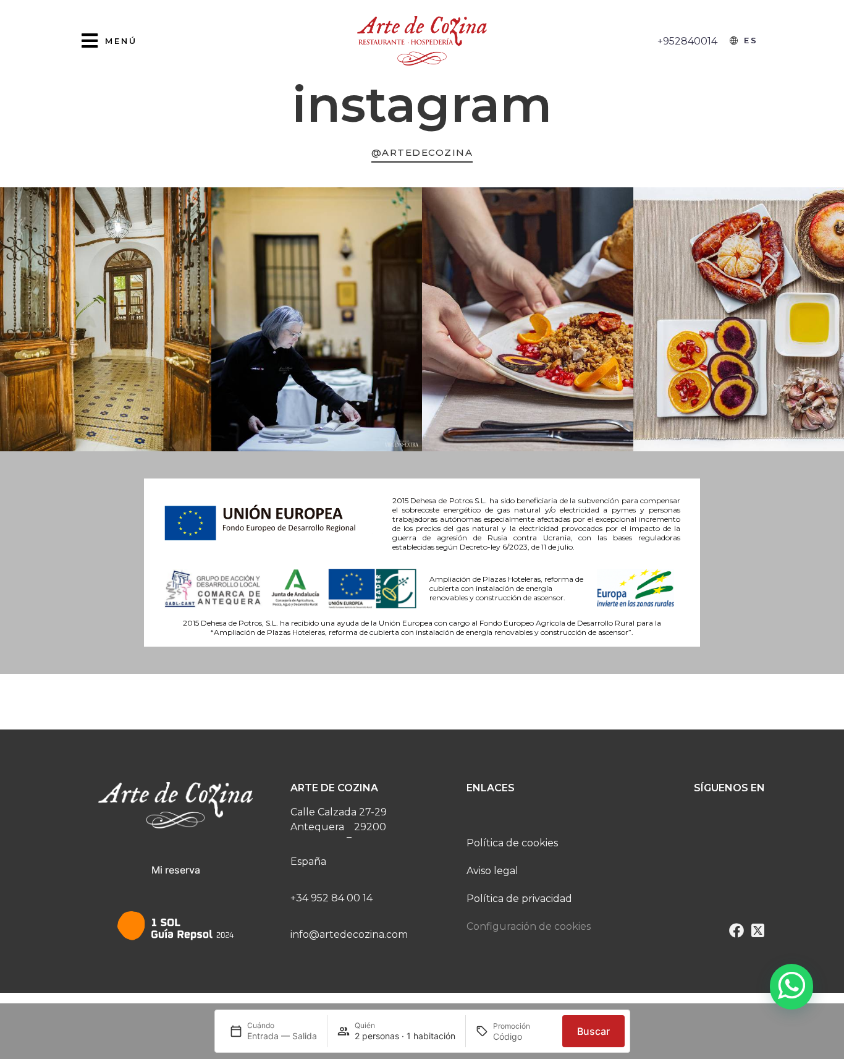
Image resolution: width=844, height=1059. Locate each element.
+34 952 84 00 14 (331, 898)
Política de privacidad (519, 898)
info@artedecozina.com (349, 934)
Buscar (593, 1031)
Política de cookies (512, 843)
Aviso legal (492, 871)
